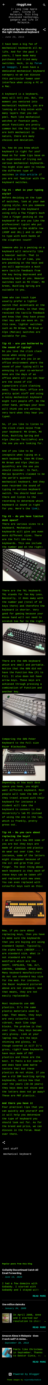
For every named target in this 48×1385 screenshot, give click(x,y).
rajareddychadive (32, 1380)
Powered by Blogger (26, 1374)
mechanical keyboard (17, 1154)
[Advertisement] (24, 1236)
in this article (26, 174)
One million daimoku (13, 1304)
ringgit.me (24, 4)
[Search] (44, 5)
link (33, 508)
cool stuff (10, 1148)
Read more (39, 1296)
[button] (44, 30)
